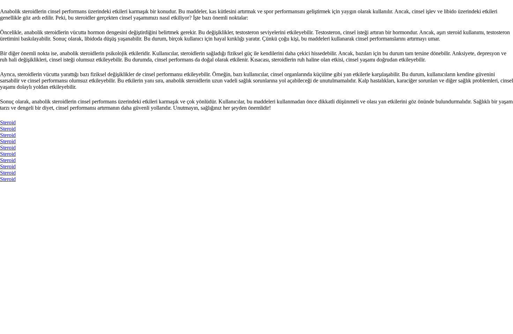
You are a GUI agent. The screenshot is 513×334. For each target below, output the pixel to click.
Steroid (8, 122)
